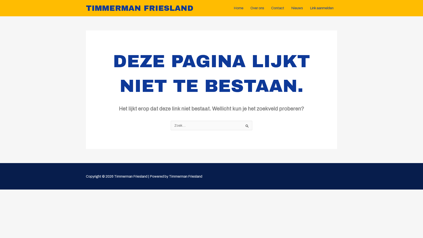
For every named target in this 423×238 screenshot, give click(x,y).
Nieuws (297, 8)
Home (238, 8)
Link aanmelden (322, 8)
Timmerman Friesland (139, 8)
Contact (277, 8)
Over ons (257, 8)
